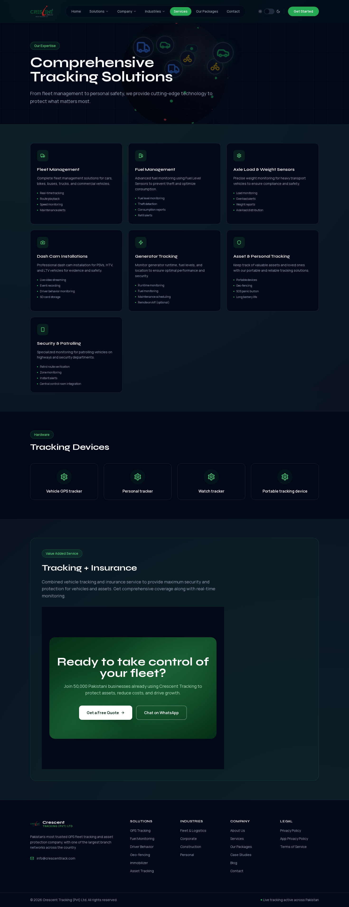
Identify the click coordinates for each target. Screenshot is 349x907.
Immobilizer (139, 862)
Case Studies (240, 854)
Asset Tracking (142, 871)
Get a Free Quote (103, 712)
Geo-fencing (140, 854)
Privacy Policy (290, 830)
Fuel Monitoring (142, 838)
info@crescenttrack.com (56, 858)
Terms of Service (293, 846)
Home (76, 11)
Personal (187, 854)
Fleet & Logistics (193, 830)
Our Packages (207, 11)
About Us (237, 830)
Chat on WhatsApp (161, 712)
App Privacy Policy (294, 838)
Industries (153, 11)
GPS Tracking (140, 830)
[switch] (269, 11)
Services (181, 11)
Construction (190, 846)
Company (124, 11)
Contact (233, 11)
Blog (233, 862)
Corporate (188, 838)
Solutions (97, 11)
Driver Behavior (142, 846)
